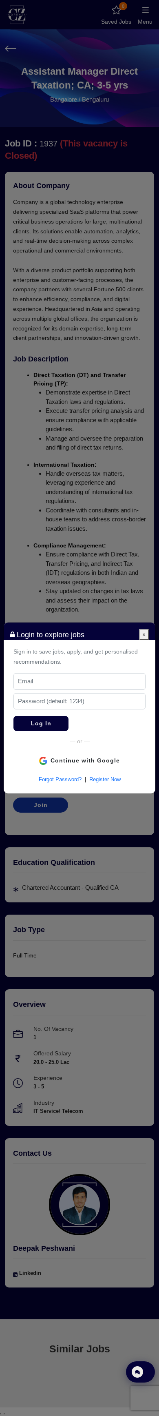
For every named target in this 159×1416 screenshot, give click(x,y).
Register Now (105, 779)
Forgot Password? (60, 779)
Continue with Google (85, 760)
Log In (41, 723)
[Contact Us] (140, 1372)
